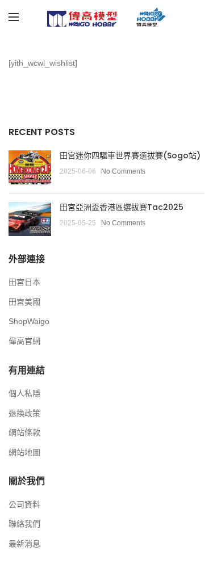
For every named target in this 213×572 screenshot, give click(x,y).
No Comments (123, 171)
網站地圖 (24, 452)
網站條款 (24, 432)
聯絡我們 (24, 523)
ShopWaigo (29, 321)
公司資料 (24, 504)
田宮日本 (24, 282)
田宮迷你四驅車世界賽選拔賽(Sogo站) (130, 155)
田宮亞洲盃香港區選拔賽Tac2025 (121, 207)
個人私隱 (24, 393)
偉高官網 (24, 341)
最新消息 (24, 543)
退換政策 (24, 413)
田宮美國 (24, 301)
